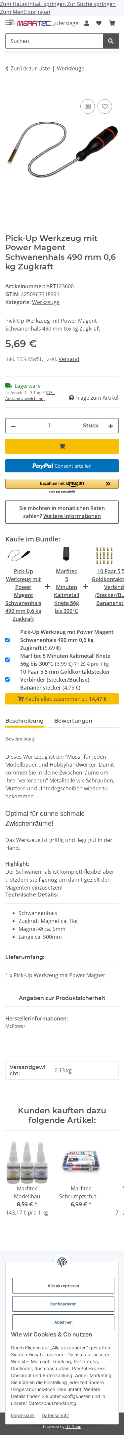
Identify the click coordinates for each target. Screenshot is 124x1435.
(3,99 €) (65, 659)
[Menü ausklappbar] (8, 20)
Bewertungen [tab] (73, 721)
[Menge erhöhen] (110, 426)
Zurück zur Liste (30, 68)
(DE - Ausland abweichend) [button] (30, 395)
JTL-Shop (73, 1426)
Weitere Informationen (72, 516)
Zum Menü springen (25, 12)
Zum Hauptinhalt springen (33, 4)
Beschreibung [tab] (24, 721)
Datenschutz (55, 1415)
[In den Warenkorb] (10, 90)
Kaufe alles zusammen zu (65, 698)
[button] (87, 23)
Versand (69, 359)
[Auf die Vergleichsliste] (87, 106)
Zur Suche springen (91, 4)
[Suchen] (111, 41)
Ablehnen (63, 1322)
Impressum (23, 1415)
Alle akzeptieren (63, 1285)
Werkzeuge (46, 302)
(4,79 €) (65, 679)
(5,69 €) (66, 640)
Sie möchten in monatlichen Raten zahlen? (62, 512)
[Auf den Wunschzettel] (105, 106)
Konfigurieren (63, 1303)
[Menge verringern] (13, 426)
